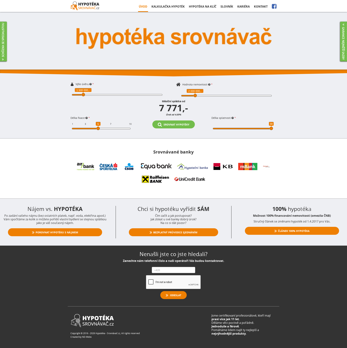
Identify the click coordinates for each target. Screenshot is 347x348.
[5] (98, 128)
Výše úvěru (82, 84)
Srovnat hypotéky (175, 124)
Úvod (143, 6)
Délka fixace (77, 118)
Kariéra (243, 6)
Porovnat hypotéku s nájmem (56, 232)
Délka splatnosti (221, 118)
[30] (271, 128)
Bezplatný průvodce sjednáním (175, 232)
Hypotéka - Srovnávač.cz (108, 333)
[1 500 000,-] (83, 94)
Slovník (226, 6)
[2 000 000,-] (195, 95)
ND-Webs (87, 336)
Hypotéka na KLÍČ (202, 6)
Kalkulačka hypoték (168, 6)
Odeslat (175, 295)
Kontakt (261, 6)
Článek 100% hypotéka (293, 231)
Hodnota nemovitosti (195, 84)
